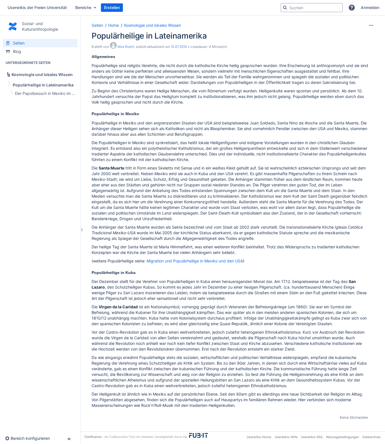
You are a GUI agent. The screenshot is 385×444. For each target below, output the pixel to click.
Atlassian (147, 437)
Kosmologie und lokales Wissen (152, 25)
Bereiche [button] (83, 7)
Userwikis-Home (259, 437)
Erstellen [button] (112, 7)
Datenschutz (371, 437)
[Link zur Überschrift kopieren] (117, 57)
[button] (352, 7)
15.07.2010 (179, 46)
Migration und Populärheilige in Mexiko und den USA (195, 260)
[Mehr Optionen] (371, 25)
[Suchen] (285, 7)
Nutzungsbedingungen (342, 437)
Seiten (97, 25)
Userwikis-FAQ (311, 437)
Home (113, 25)
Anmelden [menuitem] (370, 7)
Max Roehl (126, 46)
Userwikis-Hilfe (286, 437)
